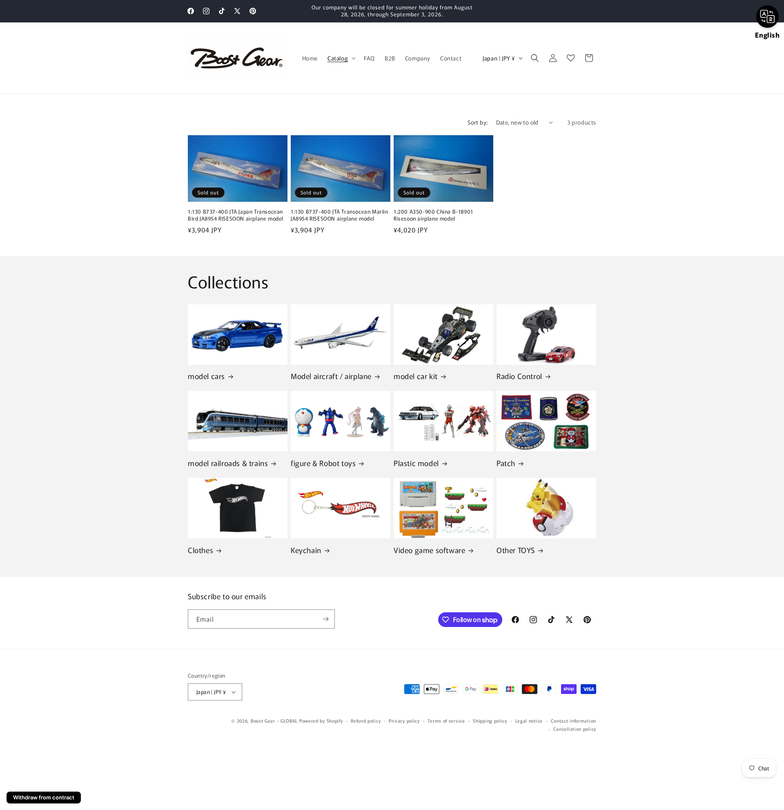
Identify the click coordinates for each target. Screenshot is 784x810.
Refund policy (366, 720)
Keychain (306, 550)
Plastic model (416, 463)
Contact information (573, 720)
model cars (206, 376)
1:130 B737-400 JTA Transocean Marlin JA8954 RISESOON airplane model (339, 215)
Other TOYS (516, 550)
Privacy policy (404, 720)
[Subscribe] (325, 619)
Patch (506, 463)
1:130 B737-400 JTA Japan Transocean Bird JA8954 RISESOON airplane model (235, 215)
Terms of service (446, 720)
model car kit (416, 376)
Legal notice (529, 720)
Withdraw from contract (43, 797)
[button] (341, 58)
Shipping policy (490, 720)
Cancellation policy (574, 728)
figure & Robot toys (323, 463)
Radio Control (519, 376)
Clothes (200, 550)
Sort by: (478, 122)
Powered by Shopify (321, 720)
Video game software (429, 550)
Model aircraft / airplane (331, 376)
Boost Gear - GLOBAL (274, 720)
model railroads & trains (228, 463)
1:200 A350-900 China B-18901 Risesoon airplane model (433, 215)
